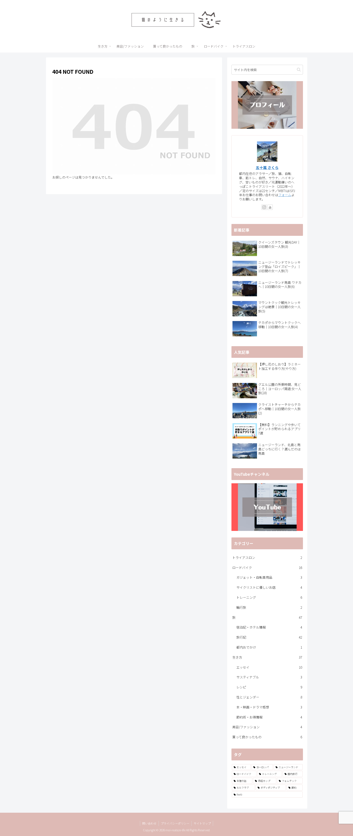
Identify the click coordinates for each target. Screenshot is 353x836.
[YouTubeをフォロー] (270, 207)
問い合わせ (149, 823)
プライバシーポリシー (175, 823)
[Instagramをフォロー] (264, 207)
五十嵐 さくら (267, 167)
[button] (298, 69)
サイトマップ (202, 823)
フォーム (284, 194)
